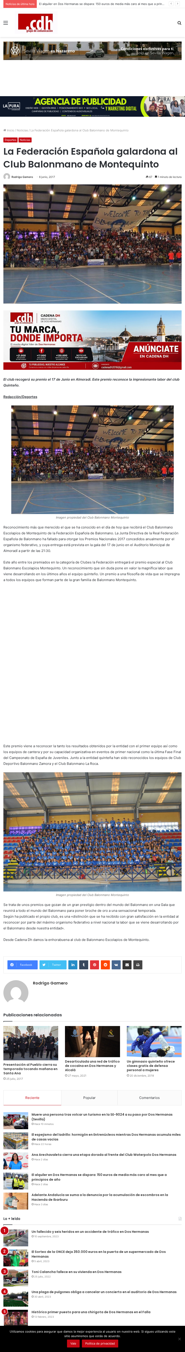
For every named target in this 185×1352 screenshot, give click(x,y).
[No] (179, 1339)
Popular (89, 1098)
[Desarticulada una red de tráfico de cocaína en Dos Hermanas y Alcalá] (92, 1041)
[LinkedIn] (72, 964)
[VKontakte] (116, 964)
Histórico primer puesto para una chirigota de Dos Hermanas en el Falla (91, 1312)
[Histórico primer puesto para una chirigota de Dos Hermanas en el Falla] (15, 1318)
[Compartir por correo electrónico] (127, 964)
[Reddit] (105, 964)
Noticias (22, 130)
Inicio (10, 130)
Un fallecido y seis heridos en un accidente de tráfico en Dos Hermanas (90, 1231)
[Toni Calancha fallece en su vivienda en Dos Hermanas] (15, 1278)
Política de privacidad (100, 1343)
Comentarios (149, 1098)
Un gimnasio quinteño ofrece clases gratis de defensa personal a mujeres (151, 1065)
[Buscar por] (179, 24)
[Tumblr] (83, 964)
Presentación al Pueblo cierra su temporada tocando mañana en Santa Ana (30, 1068)
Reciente (32, 1098)
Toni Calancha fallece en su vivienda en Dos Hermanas (77, 1272)
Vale (73, 1343)
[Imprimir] (137, 964)
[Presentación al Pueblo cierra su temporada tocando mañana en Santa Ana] (30, 1043)
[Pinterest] (94, 964)
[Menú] (5, 24)
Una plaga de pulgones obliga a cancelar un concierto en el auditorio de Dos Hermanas (104, 1292)
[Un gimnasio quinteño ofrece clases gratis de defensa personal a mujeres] (154, 1041)
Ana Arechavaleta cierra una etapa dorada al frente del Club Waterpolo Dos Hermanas (104, 1154)
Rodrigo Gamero (22, 177)
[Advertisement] (37, 668)
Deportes (10, 140)
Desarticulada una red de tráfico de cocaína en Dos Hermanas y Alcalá (92, 1065)
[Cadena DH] (36, 22)
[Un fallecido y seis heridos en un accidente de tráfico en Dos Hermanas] (15, 1237)
